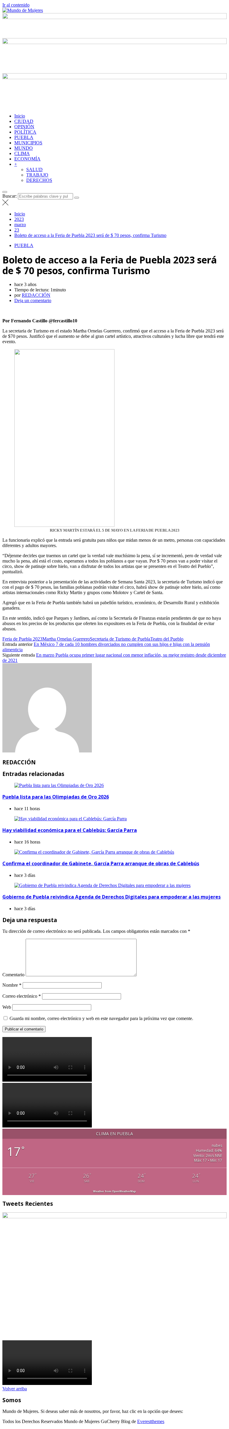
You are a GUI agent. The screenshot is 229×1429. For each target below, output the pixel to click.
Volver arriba (14, 1388)
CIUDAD (23, 121)
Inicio (19, 115)
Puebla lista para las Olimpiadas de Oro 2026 (55, 797)
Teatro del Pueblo (166, 638)
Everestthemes (150, 1421)
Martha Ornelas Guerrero (66, 638)
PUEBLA (23, 137)
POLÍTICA (25, 132)
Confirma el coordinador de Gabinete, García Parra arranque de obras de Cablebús (100, 863)
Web (6, 1007)
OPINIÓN (24, 126)
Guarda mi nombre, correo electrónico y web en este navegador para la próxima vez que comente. (101, 1018)
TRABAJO (37, 174)
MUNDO (23, 148)
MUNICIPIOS (28, 142)
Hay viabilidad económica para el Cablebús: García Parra (69, 830)
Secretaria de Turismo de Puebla (120, 638)
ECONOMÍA (27, 158)
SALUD (34, 169)
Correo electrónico (21, 996)
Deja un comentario (32, 300)
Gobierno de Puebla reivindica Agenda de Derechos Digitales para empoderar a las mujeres (111, 897)
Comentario (13, 974)
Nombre (11, 985)
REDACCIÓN (36, 295)
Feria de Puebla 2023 (22, 638)
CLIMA (22, 153)
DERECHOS (39, 180)
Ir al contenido (16, 4)
